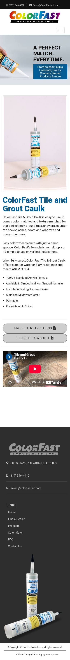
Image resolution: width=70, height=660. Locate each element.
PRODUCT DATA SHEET (34, 338)
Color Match (15, 532)
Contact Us (15, 546)
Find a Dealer (16, 519)
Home (12, 512)
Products (14, 526)
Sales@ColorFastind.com (45, 5)
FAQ (10, 539)
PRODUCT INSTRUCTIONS (33, 328)
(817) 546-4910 (16, 5)
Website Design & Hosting (29, 654)
